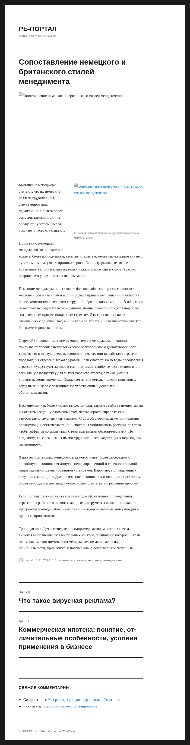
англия (81, 560)
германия (94, 560)
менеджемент (112, 560)
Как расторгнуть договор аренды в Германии (84, 699)
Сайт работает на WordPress (57, 731)
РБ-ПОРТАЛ (38, 28)
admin (30, 560)
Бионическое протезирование (73, 706)
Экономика (65, 560)
